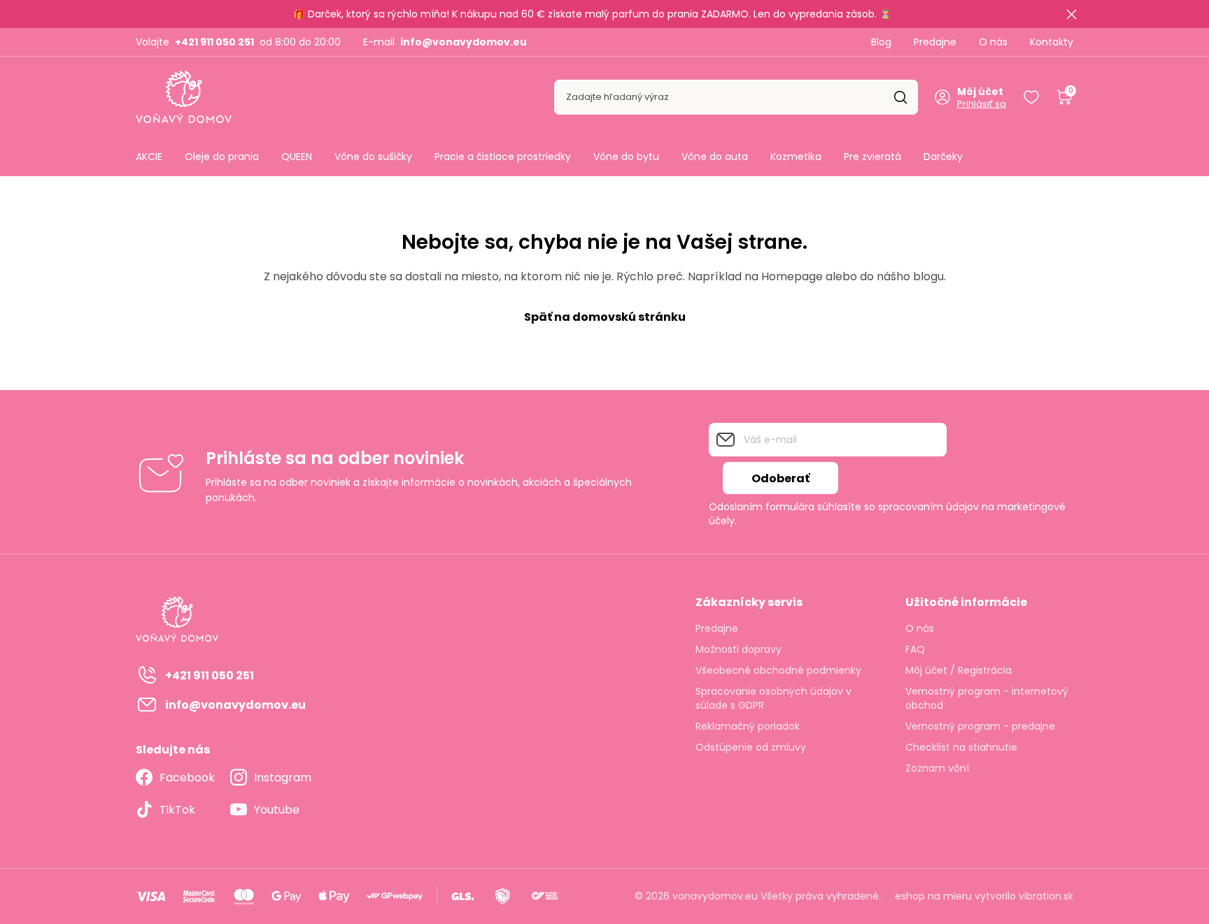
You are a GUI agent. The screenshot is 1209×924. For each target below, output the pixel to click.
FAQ (915, 649)
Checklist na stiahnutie (961, 747)
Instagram (282, 778)
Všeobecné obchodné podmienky (778, 670)
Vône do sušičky (373, 157)
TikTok (177, 810)
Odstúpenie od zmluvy (750, 747)
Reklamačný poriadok (747, 726)
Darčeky (943, 157)
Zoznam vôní (937, 768)
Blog (881, 42)
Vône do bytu (626, 157)
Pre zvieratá (872, 157)
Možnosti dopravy (738, 649)
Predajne (935, 42)
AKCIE (149, 157)
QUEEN (296, 157)
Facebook (187, 778)
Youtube (276, 810)
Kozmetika (795, 157)
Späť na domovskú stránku (605, 317)
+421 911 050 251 (214, 42)
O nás (993, 42)
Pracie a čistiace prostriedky (502, 157)
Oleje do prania (222, 157)
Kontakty (1051, 42)
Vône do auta (714, 157)
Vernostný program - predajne (980, 726)
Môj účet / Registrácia (958, 670)
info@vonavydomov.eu (463, 42)
